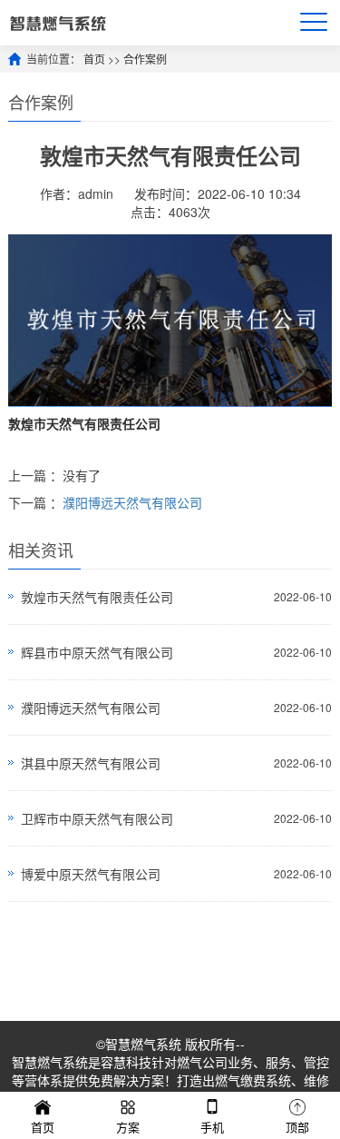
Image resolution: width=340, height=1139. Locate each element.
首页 (94, 58)
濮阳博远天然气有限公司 (132, 502)
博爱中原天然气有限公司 (90, 874)
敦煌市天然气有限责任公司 (97, 597)
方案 (128, 1126)
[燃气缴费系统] (57, 22)
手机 (212, 1126)
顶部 (297, 1126)
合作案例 (145, 58)
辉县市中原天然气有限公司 (97, 652)
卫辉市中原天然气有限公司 (97, 818)
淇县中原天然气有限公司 (90, 763)
